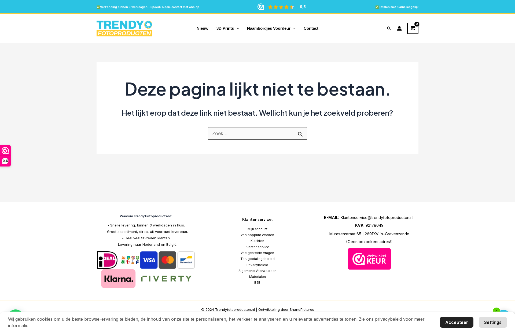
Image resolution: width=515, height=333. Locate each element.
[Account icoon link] (399, 28)
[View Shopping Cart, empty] (412, 28)
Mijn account (257, 229)
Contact (311, 28)
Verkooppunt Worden (257, 235)
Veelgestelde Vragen (257, 253)
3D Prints (225, 28)
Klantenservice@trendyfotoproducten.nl (377, 217)
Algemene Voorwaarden (257, 271)
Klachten (257, 241)
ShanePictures (302, 309)
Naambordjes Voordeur (268, 28)
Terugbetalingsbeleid (257, 259)
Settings (493, 322)
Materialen (257, 277)
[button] (236, 28)
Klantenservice (257, 247)
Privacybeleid (257, 265)
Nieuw (202, 28)
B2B (257, 283)
